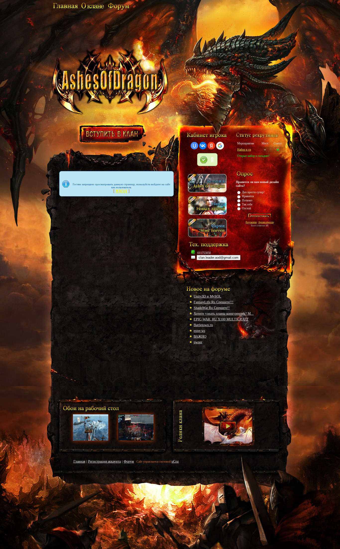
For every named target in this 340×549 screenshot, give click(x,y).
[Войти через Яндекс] (211, 145)
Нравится (248, 196)
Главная (79, 461)
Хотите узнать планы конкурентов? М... (224, 313)
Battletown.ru (203, 325)
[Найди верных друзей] (207, 216)
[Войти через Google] (220, 146)
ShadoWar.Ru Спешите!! (212, 308)
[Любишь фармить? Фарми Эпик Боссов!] (207, 238)
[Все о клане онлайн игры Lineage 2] (65, 9)
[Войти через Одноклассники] (207, 159)
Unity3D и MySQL (207, 296)
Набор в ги (244, 149)
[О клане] (92, 9)
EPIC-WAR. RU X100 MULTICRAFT (221, 319)
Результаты (251, 222)
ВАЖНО (200, 336)
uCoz (175, 461)
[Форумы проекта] (118, 9)
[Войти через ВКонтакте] (203, 145)
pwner (198, 342)
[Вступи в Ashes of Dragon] (207, 193)
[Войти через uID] (194, 145)
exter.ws (199, 331)
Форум (129, 461)
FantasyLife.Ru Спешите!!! (213, 302)
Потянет (247, 200)
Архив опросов (266, 222)
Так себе (247, 204)
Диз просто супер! (253, 192)
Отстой (246, 208)
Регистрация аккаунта (104, 461)
